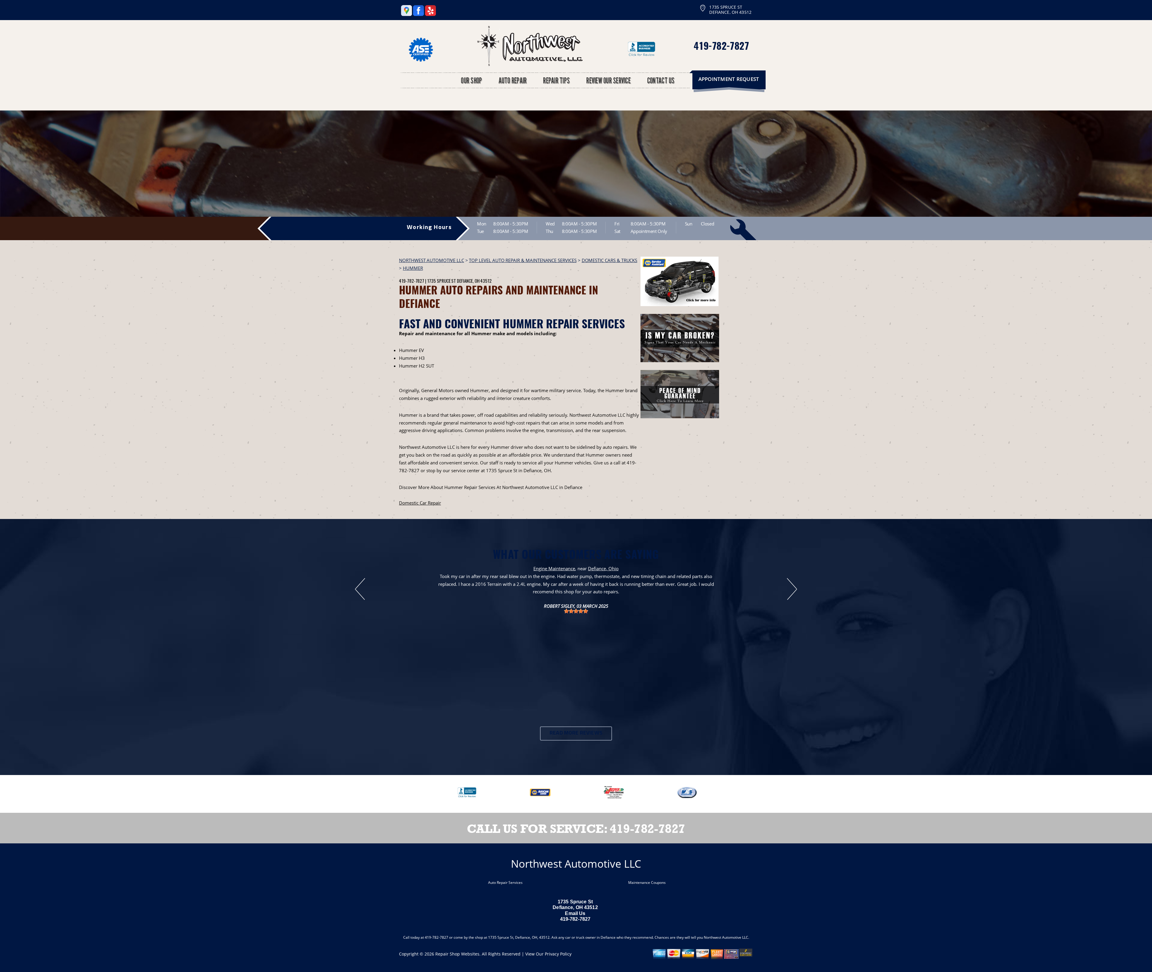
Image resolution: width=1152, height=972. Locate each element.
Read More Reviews (576, 733)
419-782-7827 (721, 45)
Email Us (575, 913)
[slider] (576, 611)
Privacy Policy (558, 954)
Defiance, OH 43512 (474, 280)
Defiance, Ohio (603, 568)
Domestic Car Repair (420, 503)
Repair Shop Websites (457, 954)
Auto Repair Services (505, 882)
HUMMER (413, 268)
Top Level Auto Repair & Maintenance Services (522, 260)
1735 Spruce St (441, 280)
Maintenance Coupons (647, 882)
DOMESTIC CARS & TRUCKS (610, 260)
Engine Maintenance (554, 568)
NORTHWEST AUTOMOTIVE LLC (431, 260)
